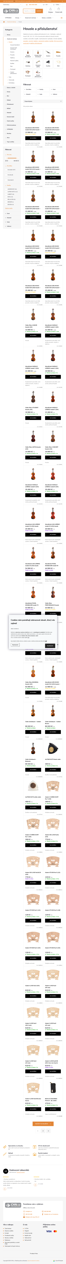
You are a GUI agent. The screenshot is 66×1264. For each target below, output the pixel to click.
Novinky (9, 133)
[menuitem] (8, 17)
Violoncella (11, 80)
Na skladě (11, 169)
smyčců (31, 41)
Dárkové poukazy (11, 125)
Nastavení (15, 645)
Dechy (8, 92)
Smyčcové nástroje (12, 39)
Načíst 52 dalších (41, 1124)
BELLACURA (11, 199)
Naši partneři (28, 1240)
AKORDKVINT (12, 189)
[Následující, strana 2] (43, 1131)
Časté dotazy (6, 4)
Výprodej (10, 180)
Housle (10, 42)
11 (48, 1131)
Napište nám (28, 1235)
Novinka (10, 175)
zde (28, 637)
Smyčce (12, 52)
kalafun (36, 41)
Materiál (9, 112)
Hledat (39, 11)
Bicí (8, 96)
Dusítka (12, 63)
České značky (10, 121)
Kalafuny (12, 58)
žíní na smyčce (58, 41)
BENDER (10, 202)
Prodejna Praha (34, 1253)
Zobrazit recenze (21, 1172)
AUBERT (11, 194)
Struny (8, 35)
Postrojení (12, 69)
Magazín (27, 1231)
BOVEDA (10, 204)
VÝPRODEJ (10, 129)
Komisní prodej (28, 1233)
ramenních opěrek (43, 41)
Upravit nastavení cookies (33, 1260)
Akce (8, 137)
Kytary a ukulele (11, 87)
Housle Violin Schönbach (13, 48)
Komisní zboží (10, 117)
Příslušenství (10, 104)
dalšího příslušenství (36, 43)
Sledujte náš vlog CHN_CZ (32, 1217)
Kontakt (7, 1233)
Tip (9, 177)
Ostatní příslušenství (13, 72)
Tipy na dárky (10, 142)
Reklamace (7, 1240)
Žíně (11, 66)
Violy (10, 77)
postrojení (26, 43)
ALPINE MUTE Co (12, 191)
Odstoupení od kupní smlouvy (12, 1246)
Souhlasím (50, 646)
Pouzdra (12, 55)
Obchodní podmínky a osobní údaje (12, 1243)
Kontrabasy (11, 83)
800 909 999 (47, 1211)
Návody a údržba (9, 1238)
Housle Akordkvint (15, 45)
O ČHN (26, 1228)
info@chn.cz (29, 1211)
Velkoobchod (28, 1237)
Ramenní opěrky (14, 60)
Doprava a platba (9, 1231)
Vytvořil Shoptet (59, 1260)
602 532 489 (29, 1214)
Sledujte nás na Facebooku (51, 1214)
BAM (10, 197)
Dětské (9, 100)
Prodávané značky (9, 1235)
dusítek (51, 41)
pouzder (25, 41)
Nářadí (8, 108)
